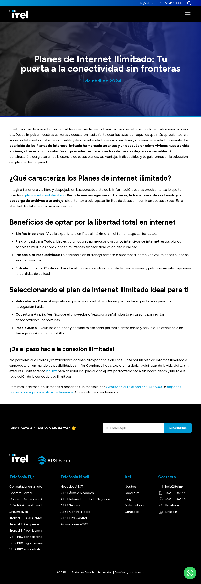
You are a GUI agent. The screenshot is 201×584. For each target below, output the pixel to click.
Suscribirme (178, 428)
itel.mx (51, 371)
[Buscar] (189, 3)
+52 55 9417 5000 (170, 3)
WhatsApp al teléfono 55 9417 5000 (134, 387)
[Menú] (188, 14)
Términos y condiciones (129, 572)
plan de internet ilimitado (45, 195)
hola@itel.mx (145, 3)
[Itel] (18, 14)
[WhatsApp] (190, 573)
